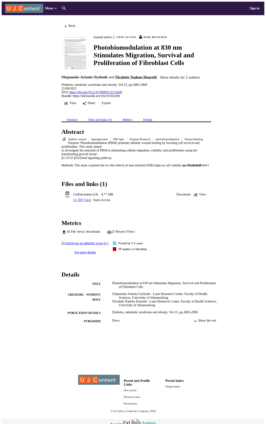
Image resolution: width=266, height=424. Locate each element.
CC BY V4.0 (82, 200)
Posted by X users (130, 243)
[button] (183, 194)
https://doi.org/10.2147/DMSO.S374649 (95, 92)
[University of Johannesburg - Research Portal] (24, 8)
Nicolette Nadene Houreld (136, 77)
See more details (85, 252)
